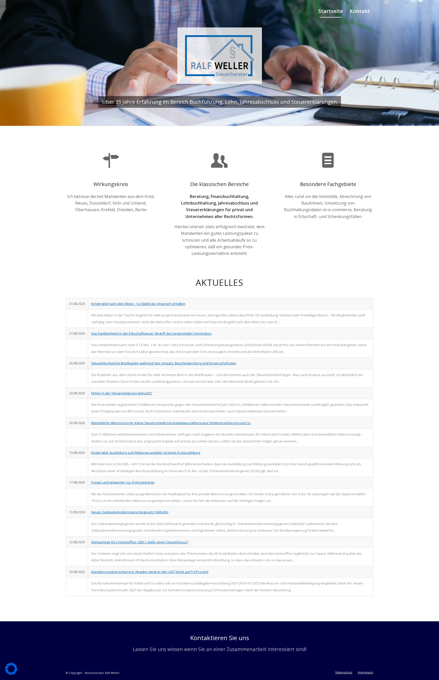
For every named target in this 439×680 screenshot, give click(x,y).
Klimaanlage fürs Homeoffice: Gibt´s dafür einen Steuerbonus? (139, 542)
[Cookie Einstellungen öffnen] (11, 673)
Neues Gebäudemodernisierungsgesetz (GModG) (129, 512)
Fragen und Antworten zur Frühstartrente (122, 482)
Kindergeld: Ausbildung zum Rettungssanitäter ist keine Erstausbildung (145, 452)
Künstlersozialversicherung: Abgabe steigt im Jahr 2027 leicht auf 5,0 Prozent (149, 571)
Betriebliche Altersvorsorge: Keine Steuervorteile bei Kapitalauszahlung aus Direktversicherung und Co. (171, 423)
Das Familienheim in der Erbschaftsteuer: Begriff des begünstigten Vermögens (151, 333)
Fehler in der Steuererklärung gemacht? (121, 393)
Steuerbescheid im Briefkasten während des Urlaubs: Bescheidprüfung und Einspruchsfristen (163, 363)
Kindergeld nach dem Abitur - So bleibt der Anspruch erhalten (138, 303)
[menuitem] (330, 11)
